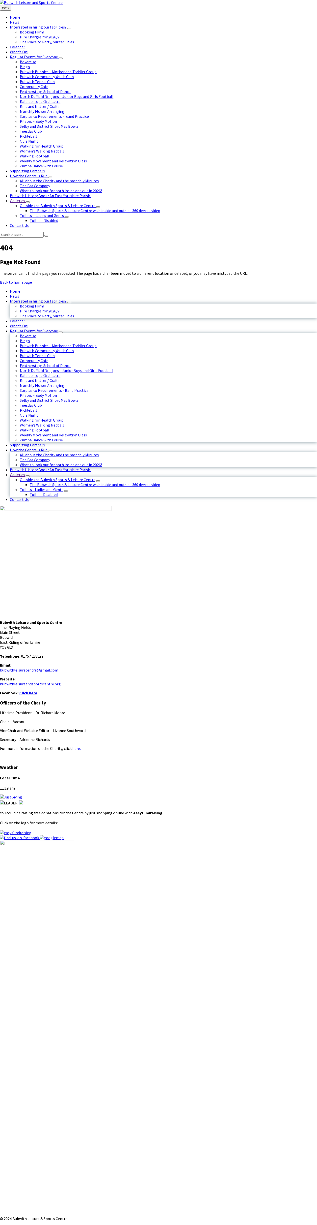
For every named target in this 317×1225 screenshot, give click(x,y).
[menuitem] (15, 17)
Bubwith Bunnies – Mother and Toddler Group (58, 345)
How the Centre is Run (29, 449)
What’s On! (19, 325)
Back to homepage (16, 282)
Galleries (17, 474)
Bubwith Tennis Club (37, 355)
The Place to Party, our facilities (47, 315)
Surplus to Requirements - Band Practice (54, 390)
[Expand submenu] (69, 28)
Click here (28, 692)
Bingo (25, 340)
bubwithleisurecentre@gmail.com (29, 670)
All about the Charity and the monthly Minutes (59, 454)
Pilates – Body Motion (38, 395)
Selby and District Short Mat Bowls (49, 400)
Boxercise (28, 335)
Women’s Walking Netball (42, 425)
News (14, 296)
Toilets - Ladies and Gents (41, 489)
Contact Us (19, 499)
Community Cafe (34, 360)
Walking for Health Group (41, 420)
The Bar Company (35, 459)
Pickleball (28, 410)
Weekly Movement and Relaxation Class (53, 434)
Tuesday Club (31, 405)
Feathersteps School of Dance (45, 365)
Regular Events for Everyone (34, 330)
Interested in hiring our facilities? (38, 301)
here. (76, 748)
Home (15, 291)
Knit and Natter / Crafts (39, 380)
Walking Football (34, 430)
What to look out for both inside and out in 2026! (61, 464)
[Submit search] (46, 236)
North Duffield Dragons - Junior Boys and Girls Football (66, 370)
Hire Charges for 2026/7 (40, 310)
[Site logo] (31, 2)
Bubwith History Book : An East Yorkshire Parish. (50, 469)
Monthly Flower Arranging (42, 385)
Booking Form (32, 306)
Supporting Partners (27, 444)
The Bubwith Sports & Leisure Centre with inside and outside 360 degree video (95, 484)
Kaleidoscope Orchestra (40, 375)
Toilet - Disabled (44, 494)
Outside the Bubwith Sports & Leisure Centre (57, 479)
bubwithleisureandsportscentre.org (30, 683)
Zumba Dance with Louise (41, 439)
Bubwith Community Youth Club (47, 350)
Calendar (17, 320)
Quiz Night (29, 415)
